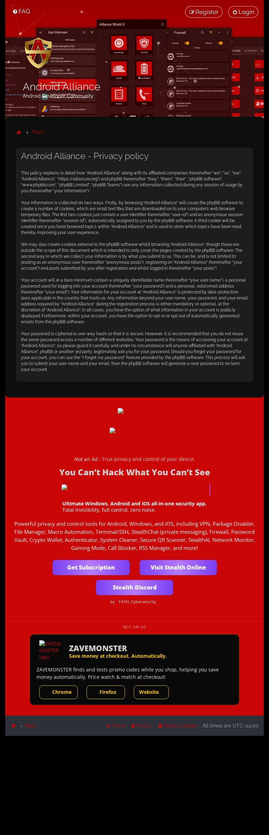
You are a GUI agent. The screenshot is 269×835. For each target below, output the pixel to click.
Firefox (107, 692)
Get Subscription (91, 567)
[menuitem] (21, 11)
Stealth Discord (135, 587)
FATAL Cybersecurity (137, 601)
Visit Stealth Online (178, 567)
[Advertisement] (134, 785)
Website (149, 692)
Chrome (61, 692)
